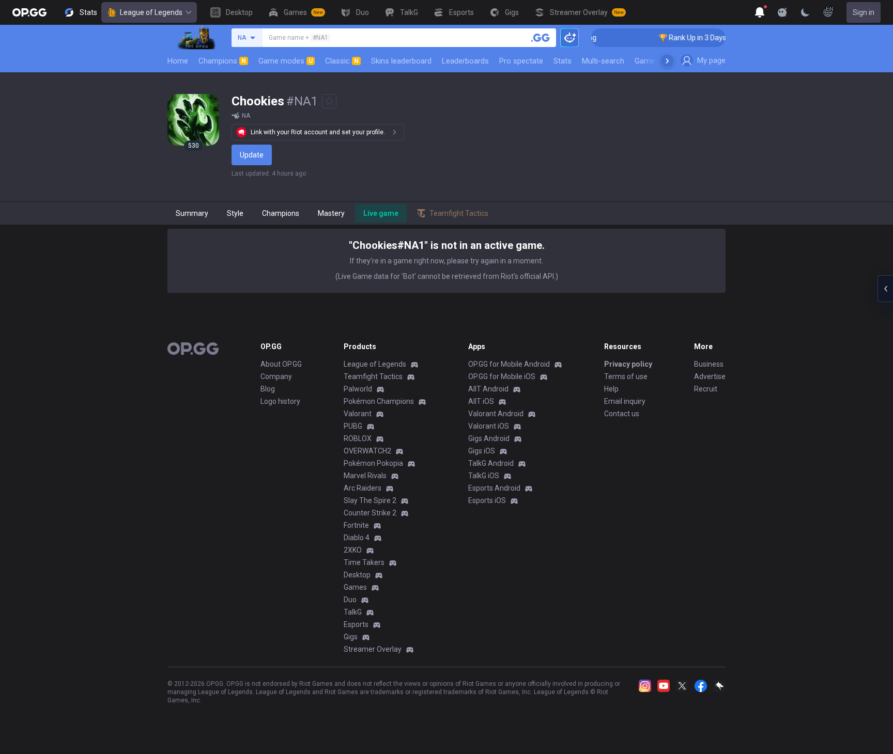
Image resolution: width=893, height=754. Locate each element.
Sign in (863, 12)
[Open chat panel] (885, 288)
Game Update (658, 61)
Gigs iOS (481, 451)
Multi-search (603, 61)
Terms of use (626, 376)
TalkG (353, 612)
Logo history (280, 401)
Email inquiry (624, 401)
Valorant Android (496, 414)
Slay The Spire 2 (370, 500)
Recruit (705, 389)
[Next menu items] (667, 61)
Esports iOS (487, 500)
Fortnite (356, 525)
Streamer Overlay (373, 649)
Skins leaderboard (401, 61)
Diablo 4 (356, 537)
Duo (350, 599)
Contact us (621, 414)
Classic (342, 61)
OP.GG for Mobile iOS (501, 376)
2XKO (353, 550)
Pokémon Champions (379, 401)
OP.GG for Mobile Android (509, 364)
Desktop (357, 575)
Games (355, 587)
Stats (562, 61)
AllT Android (488, 389)
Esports (356, 624)
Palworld (358, 389)
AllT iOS (481, 401)
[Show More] (759, 12)
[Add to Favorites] (329, 101)
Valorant (358, 414)
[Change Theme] (805, 12)
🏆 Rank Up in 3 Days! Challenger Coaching (718, 38)
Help (611, 389)
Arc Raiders (362, 488)
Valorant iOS (488, 426)
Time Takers (364, 562)
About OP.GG (281, 364)
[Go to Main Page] (29, 12)
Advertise (710, 376)
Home (177, 61)
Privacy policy (628, 364)
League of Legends (151, 12)
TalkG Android (491, 463)
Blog (267, 389)
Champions (222, 61)
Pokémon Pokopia (373, 463)
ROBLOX (358, 438)
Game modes (285, 61)
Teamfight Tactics (373, 376)
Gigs (351, 637)
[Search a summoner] (540, 37)
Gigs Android (489, 438)
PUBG (353, 426)
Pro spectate (521, 61)
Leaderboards (465, 61)
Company (276, 376)
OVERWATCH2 (367, 451)
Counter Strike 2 (370, 513)
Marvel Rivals (365, 476)
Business (708, 364)
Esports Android (494, 488)
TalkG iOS (483, 476)
